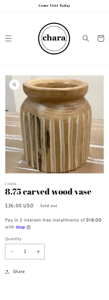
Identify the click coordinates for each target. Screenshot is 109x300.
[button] (8, 38)
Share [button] (19, 271)
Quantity (13, 238)
